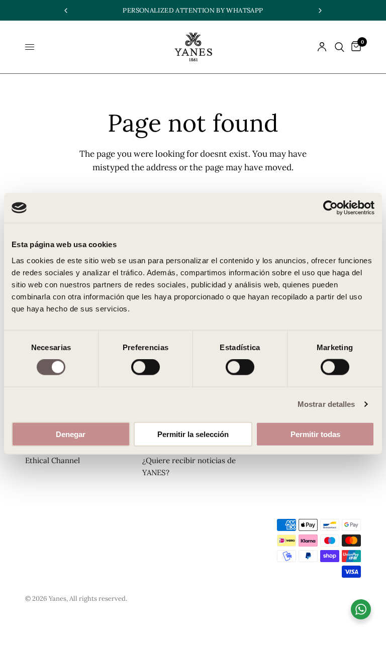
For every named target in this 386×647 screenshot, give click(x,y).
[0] (354, 47)
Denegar (70, 433)
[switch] (145, 367)
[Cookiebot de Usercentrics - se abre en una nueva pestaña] (330, 207)
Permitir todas (315, 433)
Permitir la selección (193, 433)
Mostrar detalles (326, 404)
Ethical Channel (52, 460)
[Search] (339, 47)
